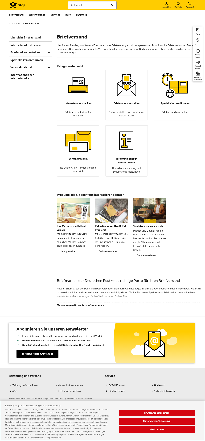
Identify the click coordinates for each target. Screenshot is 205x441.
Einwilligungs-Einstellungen (156, 413)
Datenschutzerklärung (40, 437)
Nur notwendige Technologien (157, 421)
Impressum (56, 437)
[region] (102, 421)
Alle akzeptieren (156, 429)
